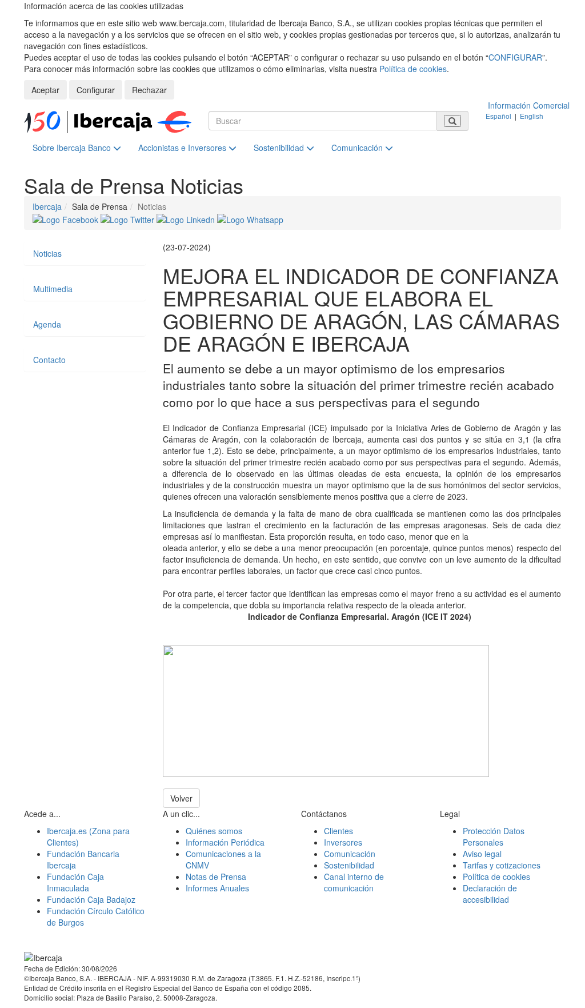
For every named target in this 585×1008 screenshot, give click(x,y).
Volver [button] (181, 798)
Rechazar (149, 89)
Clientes (338, 830)
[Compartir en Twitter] (129, 218)
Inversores (343, 842)
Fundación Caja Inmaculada (75, 882)
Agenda (47, 324)
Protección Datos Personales (493, 836)
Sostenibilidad (280, 147)
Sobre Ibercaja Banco (73, 147)
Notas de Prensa (216, 876)
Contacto (49, 359)
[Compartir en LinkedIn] (187, 218)
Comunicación (358, 147)
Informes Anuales (217, 888)
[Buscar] (452, 121)
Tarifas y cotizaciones (501, 865)
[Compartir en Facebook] (67, 218)
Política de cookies (413, 68)
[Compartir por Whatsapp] (250, 218)
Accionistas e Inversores (183, 147)
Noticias (47, 253)
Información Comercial (529, 105)
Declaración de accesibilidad (490, 893)
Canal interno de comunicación (354, 882)
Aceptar (45, 89)
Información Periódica (225, 842)
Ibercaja (47, 206)
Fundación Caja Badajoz (91, 899)
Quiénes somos (214, 830)
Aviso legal (482, 853)
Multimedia (53, 288)
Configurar (96, 89)
